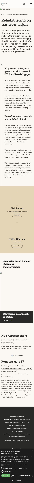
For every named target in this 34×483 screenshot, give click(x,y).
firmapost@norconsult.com (19, 428)
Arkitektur (8, 14)
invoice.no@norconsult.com (17, 436)
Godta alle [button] (5, 475)
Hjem (2, 14)
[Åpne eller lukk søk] (24, 4)
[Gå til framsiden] (5, 4)
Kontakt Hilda (17, 246)
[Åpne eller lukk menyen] (31, 4)
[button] (17, 480)
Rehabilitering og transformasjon (20, 14)
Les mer (27, 461)
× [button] (32, 450)
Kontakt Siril (17, 215)
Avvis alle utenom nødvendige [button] (22, 475)
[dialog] (17, 466)
